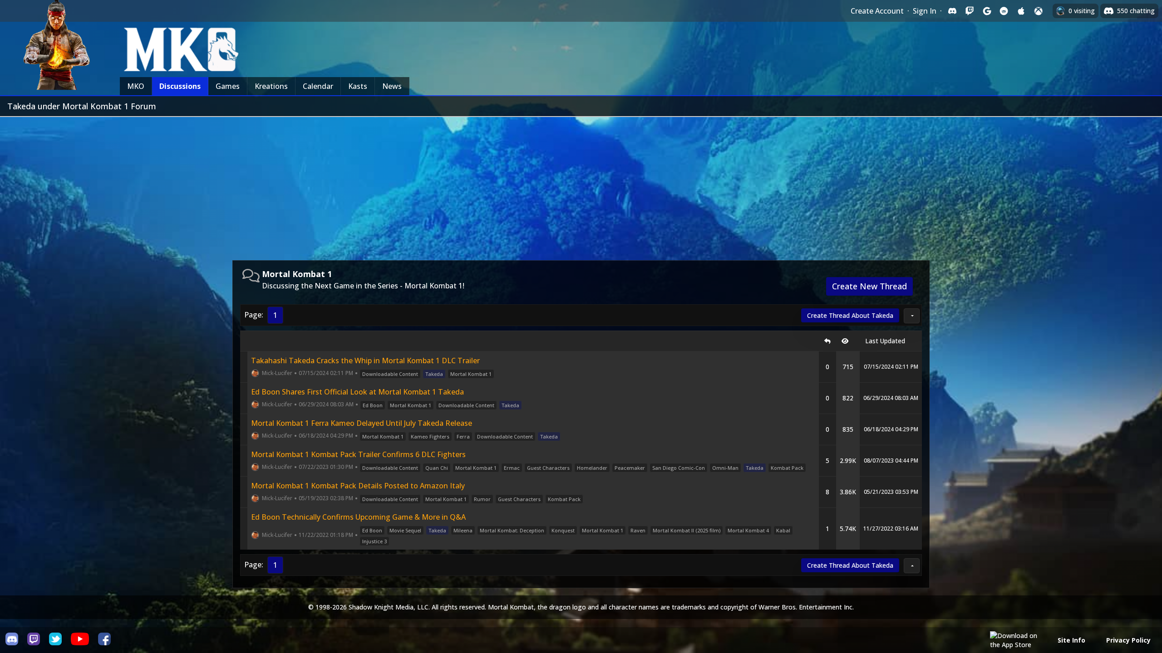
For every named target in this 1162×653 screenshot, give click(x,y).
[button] (912, 315)
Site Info (1071, 640)
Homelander (592, 467)
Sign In (924, 11)
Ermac (512, 467)
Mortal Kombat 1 (471, 373)
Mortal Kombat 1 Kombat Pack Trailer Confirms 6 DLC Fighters (358, 454)
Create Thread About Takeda (850, 315)
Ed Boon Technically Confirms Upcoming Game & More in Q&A (358, 517)
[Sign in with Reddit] (1004, 11)
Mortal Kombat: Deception (512, 530)
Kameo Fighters (430, 436)
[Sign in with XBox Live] (1038, 11)
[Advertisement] (581, 185)
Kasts (357, 86)
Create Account (877, 11)
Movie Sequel (405, 530)
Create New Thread (869, 286)
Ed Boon (373, 405)
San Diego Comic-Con (678, 467)
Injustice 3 (374, 541)
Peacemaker (630, 467)
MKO (135, 86)
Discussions (180, 86)
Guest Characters (548, 467)
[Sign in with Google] (987, 11)
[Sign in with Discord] (952, 11)
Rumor (482, 499)
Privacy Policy (1128, 640)
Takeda (434, 373)
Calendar (318, 86)
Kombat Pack (787, 467)
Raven (637, 530)
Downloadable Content (390, 373)
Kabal (783, 530)
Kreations (271, 86)
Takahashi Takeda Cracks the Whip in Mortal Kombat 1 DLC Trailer (365, 360)
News (392, 86)
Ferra (463, 436)
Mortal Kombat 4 (748, 530)
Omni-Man (725, 467)
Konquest (563, 530)
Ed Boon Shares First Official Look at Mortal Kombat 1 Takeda (357, 392)
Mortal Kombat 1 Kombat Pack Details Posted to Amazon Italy (358, 486)
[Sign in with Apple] (1021, 11)
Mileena (463, 530)
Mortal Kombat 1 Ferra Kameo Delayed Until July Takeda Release (361, 423)
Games (228, 86)
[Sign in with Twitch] (969, 11)
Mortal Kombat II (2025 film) (686, 530)
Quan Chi (436, 467)
